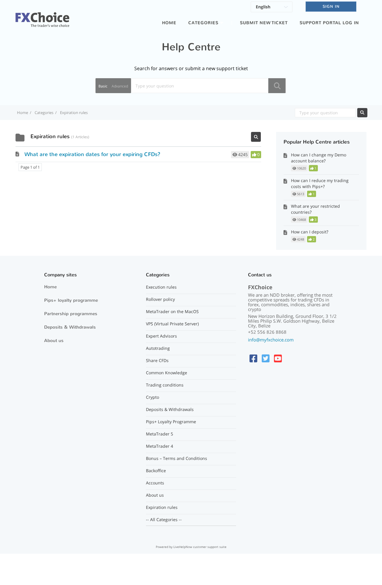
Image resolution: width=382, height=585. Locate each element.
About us (54, 341)
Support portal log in (329, 23)
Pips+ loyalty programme (71, 300)
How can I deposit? (309, 232)
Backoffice (156, 470)
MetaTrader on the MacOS (172, 311)
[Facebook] (253, 358)
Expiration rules (162, 507)
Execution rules (161, 287)
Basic (102, 86)
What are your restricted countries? (315, 209)
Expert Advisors (161, 336)
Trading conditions (165, 385)
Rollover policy (160, 299)
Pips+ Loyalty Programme (171, 421)
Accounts (155, 483)
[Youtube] (278, 358)
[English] (271, 8)
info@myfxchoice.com (271, 340)
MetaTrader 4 (159, 446)
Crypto (152, 397)
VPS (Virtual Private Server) (172, 323)
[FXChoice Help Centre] (42, 16)
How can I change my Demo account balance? (318, 158)
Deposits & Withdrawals (70, 327)
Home (169, 23)
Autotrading (158, 348)
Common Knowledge (166, 372)
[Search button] (277, 85)
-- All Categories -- (164, 519)
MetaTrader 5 (159, 434)
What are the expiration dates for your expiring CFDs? (92, 154)
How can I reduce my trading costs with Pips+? (320, 183)
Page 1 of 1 (30, 167)
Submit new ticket (264, 23)
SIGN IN (331, 6)
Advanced (120, 86)
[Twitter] (265, 358)
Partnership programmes (70, 314)
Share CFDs (157, 360)
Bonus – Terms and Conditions (176, 458)
